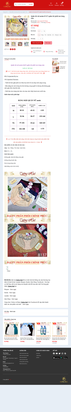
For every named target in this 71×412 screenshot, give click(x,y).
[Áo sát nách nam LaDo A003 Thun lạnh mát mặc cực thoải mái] (11, 329)
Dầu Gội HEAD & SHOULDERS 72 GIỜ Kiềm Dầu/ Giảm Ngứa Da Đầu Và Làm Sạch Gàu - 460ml (43, 338)
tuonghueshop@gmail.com (8, 363)
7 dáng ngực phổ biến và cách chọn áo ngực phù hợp (63, 67)
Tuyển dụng (38, 355)
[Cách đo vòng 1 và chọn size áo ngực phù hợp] (55, 63)
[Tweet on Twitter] (15, 49)
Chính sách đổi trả (23, 357)
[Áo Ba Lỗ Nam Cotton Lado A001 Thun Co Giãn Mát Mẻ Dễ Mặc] (27, 329)
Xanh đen (49, 34)
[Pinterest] (13, 49)
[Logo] (63, 379)
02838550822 (5, 366)
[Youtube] (57, 353)
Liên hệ (37, 357)
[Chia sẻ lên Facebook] (11, 49)
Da (39, 34)
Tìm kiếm (31, 4)
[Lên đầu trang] (68, 407)
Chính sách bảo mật (23, 359)
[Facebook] (54, 353)
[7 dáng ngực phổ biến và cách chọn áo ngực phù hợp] (55, 69)
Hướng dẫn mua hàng (24, 361)
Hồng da (57, 34)
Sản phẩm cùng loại (10, 319)
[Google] (65, 353)
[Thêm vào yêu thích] (28, 39)
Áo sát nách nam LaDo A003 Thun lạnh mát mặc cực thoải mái (10, 338)
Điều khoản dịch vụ (23, 363)
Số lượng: (33, 38)
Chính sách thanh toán (24, 353)
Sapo (10, 379)
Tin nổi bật (55, 59)
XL (44, 31)
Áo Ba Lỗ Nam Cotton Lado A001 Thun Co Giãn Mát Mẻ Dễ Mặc (27, 338)
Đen (60, 34)
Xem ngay (13, 289)
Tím (45, 34)
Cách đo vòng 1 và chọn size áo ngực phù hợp (63, 62)
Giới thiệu (38, 353)
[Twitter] (60, 353)
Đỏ (53, 34)
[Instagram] (62, 353)
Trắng (42, 34)
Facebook (34, 302)
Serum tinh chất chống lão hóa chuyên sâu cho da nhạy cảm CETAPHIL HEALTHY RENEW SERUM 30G (59, 338)
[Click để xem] (16, 27)
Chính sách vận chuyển (24, 355)
